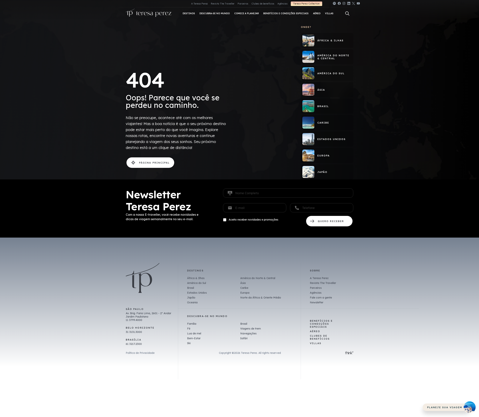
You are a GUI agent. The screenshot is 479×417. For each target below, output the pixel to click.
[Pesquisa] (347, 13)
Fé (188, 328)
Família (191, 323)
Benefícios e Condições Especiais (321, 323)
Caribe (244, 288)
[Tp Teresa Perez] (148, 14)
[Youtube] (358, 4)
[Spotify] (334, 4)
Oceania (192, 302)
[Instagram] (343, 4)
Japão (191, 297)
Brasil (190, 288)
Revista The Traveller (222, 3)
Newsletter (316, 302)
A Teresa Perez (199, 3)
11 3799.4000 (134, 320)
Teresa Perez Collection (306, 3)
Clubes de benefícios (262, 3)
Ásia (243, 283)
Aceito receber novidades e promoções (253, 219)
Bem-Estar (194, 338)
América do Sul (196, 283)
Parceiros (243, 3)
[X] (353, 4)
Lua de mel (194, 333)
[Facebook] (339, 4)
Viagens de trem (250, 328)
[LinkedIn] (348, 4)
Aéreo (315, 331)
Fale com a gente (321, 297)
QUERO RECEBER (329, 221)
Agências (282, 3)
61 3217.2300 (134, 344)
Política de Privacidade (140, 353)
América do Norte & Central (257, 278)
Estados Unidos (197, 292)
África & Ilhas (196, 278)
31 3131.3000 (134, 332)
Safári (244, 338)
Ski (189, 343)
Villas (315, 343)
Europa (244, 292)
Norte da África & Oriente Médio (260, 297)
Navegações (248, 333)
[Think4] (349, 353)
